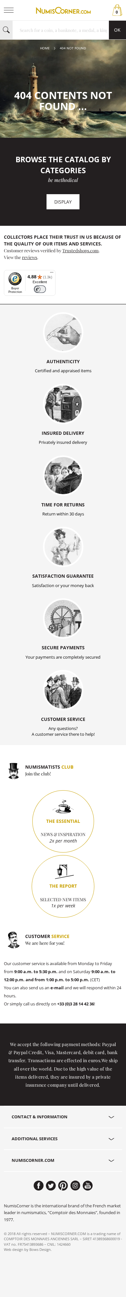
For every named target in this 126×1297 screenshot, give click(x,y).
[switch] (40, 289)
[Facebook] (38, 1186)
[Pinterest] (63, 1186)
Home (45, 48)
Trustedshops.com (80, 250)
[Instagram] (75, 1186)
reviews (29, 257)
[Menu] (52, 274)
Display (63, 202)
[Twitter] (51, 1186)
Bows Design (40, 1249)
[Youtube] (87, 1186)
